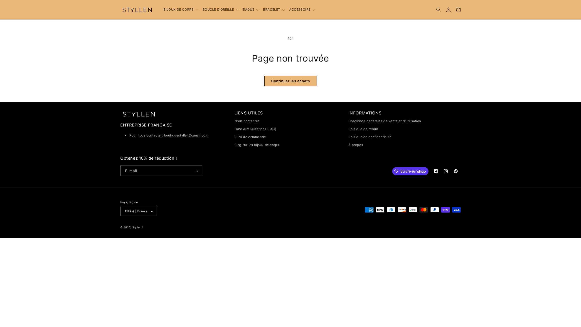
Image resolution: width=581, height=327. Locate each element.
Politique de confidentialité (369, 137)
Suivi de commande (250, 137)
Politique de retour (363, 129)
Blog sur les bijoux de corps (256, 145)
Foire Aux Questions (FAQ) (255, 129)
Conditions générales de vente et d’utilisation (384, 121)
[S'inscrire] (197, 171)
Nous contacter (246, 121)
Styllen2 (137, 227)
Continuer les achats (290, 81)
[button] (180, 9)
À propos (355, 145)
